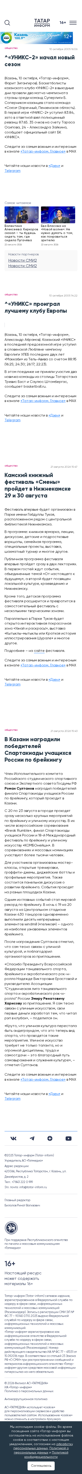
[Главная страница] (43, 23)
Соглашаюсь (41, 1465)
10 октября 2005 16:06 (63, 49)
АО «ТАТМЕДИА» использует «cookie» (30, 1407)
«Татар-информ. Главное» (43, 151)
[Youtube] (68, 1138)
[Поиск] (7, 22)
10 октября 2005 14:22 (63, 295)
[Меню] (73, 23)
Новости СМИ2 (22, 261)
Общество (11, 48)
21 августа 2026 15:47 (64, 467)
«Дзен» (54, 166)
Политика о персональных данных (29, 1391)
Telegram (12, 171)
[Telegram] (32, 1138)
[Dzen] (50, 1138)
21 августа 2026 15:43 (64, 731)
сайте (39, 651)
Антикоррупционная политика (26, 1399)
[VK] (13, 1139)
